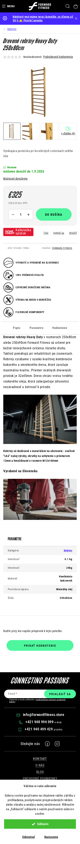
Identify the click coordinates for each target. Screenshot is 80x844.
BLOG (40, 772)
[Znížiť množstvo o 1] (13, 214)
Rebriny (68, 550)
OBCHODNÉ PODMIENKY (40, 778)
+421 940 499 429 (39, 729)
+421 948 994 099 (40, 722)
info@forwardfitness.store (43, 714)
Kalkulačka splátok (23, 231)
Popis (17, 328)
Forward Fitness (62, 248)
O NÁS (40, 765)
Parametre (36, 328)
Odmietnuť (28, 837)
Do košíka (53, 215)
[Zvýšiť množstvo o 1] (28, 214)
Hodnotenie (59, 328)
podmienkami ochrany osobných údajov (37, 700)
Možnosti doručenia (15, 178)
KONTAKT (40, 759)
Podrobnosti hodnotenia (58, 56)
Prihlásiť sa (60, 694)
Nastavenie (51, 837)
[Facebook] (47, 743)
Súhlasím (42, 824)
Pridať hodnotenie (40, 645)
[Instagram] (57, 743)
